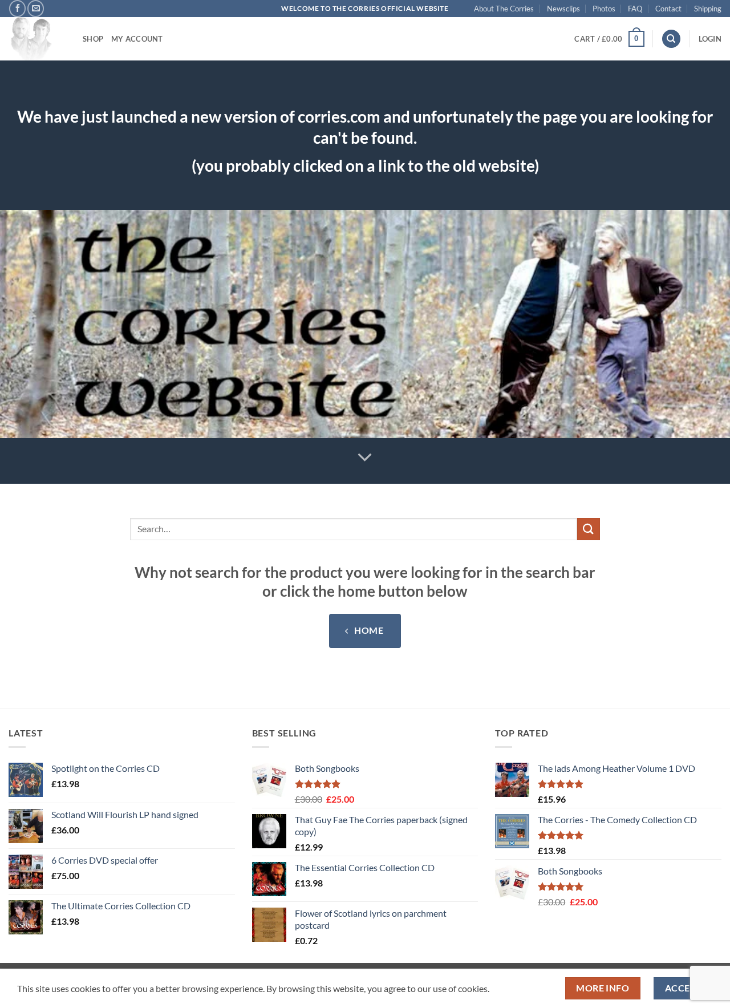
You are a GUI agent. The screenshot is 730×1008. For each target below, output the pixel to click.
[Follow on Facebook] (17, 8)
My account (137, 38)
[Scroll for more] (365, 457)
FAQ (635, 8)
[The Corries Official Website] (37, 38)
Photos (604, 8)
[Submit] (588, 529)
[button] (609, 39)
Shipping (707, 8)
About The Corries (504, 8)
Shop (93, 38)
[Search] (671, 39)
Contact (668, 8)
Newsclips (563, 8)
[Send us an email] (35, 8)
